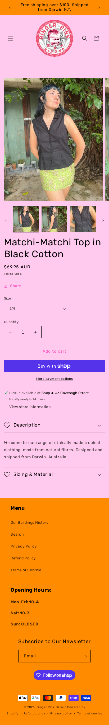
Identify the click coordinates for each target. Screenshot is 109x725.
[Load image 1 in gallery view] (26, 219)
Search (17, 534)
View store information (30, 407)
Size (7, 298)
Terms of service (89, 713)
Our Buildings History (30, 522)
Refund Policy (23, 558)
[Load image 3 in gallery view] (83, 219)
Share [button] (15, 286)
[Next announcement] (99, 7)
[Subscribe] (84, 656)
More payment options (54, 379)
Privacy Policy (24, 546)
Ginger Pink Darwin (52, 707)
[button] (10, 38)
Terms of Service (26, 570)
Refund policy (34, 713)
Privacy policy (61, 713)
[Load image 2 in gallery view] (54, 219)
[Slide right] (103, 220)
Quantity (11, 322)
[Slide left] (6, 220)
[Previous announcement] (10, 7)
